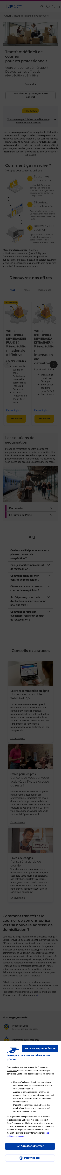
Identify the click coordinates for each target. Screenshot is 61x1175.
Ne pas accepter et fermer (40, 1048)
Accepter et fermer (32, 1146)
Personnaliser (32, 1158)
